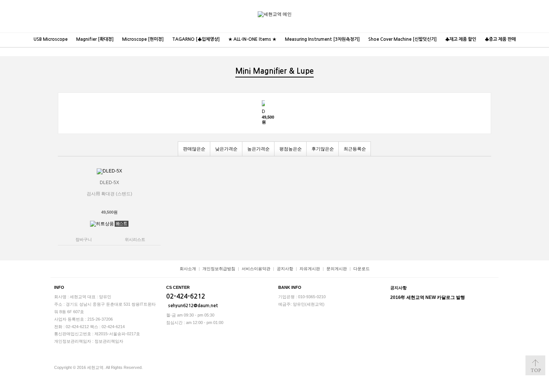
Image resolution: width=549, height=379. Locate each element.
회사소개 (188, 268)
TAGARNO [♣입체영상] (196, 39)
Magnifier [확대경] (95, 39)
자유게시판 (310, 268)
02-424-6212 (185, 296)
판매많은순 (194, 149)
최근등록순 (355, 149)
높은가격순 (258, 149)
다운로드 (361, 268)
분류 (537, 10)
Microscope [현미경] (143, 39)
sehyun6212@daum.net (193, 305)
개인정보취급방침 (218, 268)
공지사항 (285, 268)
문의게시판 (336, 268)
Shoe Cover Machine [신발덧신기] (402, 39)
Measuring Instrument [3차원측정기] (322, 39)
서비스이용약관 (256, 268)
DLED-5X (263, 111)
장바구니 (522, 10)
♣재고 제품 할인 (460, 39)
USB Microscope (51, 39)
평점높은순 (290, 149)
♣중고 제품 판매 (500, 39)
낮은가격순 (226, 149)
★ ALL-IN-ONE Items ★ (252, 39)
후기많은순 (322, 149)
